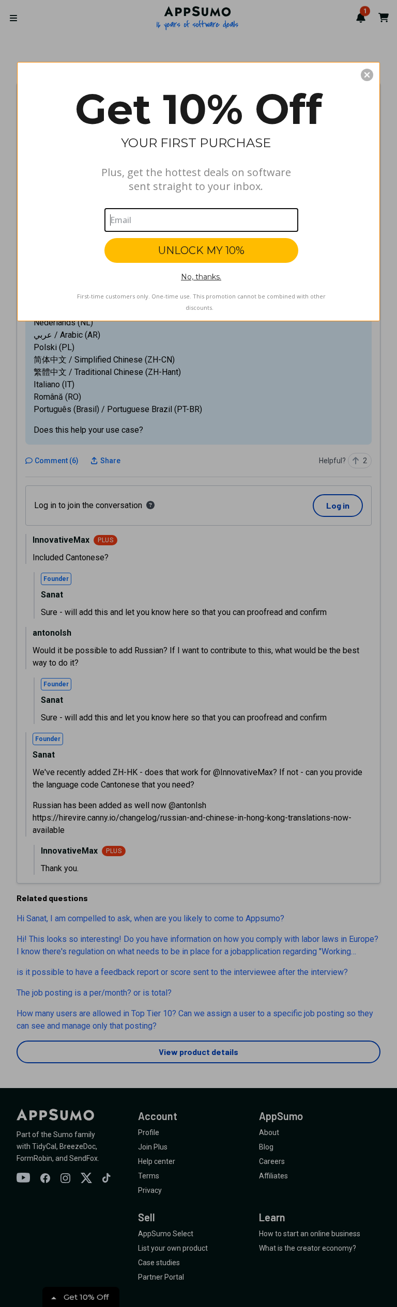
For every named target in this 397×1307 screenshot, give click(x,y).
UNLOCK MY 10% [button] (201, 250)
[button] (367, 75)
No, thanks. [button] (201, 276)
